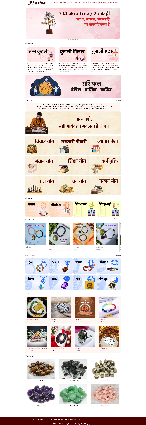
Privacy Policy (32, 420)
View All (117, 100)
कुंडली (56, 3)
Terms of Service (52, 420)
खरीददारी (77, 3)
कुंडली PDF (71, 3)
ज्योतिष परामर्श (102, 3)
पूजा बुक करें (110, 3)
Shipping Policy (62, 420)
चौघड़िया (88, 3)
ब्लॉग (116, 3)
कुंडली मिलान (62, 3)
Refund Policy (42, 420)
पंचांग (83, 3)
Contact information (74, 420)
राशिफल (94, 3)
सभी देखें (117, 255)
